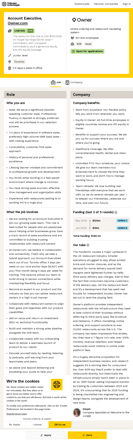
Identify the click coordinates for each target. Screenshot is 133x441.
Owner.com (18, 23)
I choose (37, 424)
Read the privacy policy (16, 414)
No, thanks (14, 424)
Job (58, 82)
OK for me (60, 424)
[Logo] (11, 4)
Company (76, 82)
